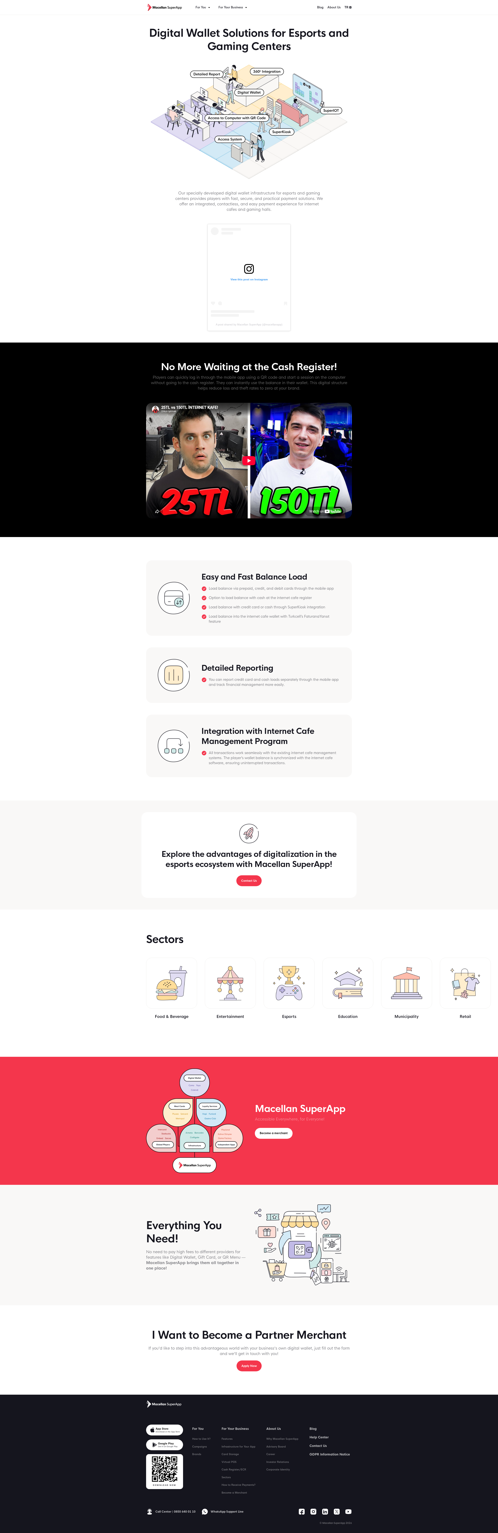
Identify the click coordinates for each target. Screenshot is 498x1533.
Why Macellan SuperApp (282, 1439)
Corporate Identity (278, 1469)
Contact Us (249, 880)
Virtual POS (229, 1462)
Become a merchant (274, 1133)
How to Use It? (201, 1439)
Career (270, 1454)
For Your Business (230, 7)
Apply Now (249, 1366)
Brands (196, 1454)
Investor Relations (277, 1462)
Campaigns (199, 1446)
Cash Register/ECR (234, 1469)
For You (201, 7)
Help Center (319, 1437)
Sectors (226, 1477)
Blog (320, 7)
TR (346, 7)
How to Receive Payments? (238, 1485)
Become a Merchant (234, 1492)
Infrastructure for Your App (238, 1446)
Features (227, 1439)
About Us (334, 7)
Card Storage (230, 1454)
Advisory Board (276, 1446)
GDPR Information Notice (329, 1454)
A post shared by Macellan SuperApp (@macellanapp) (249, 324)
